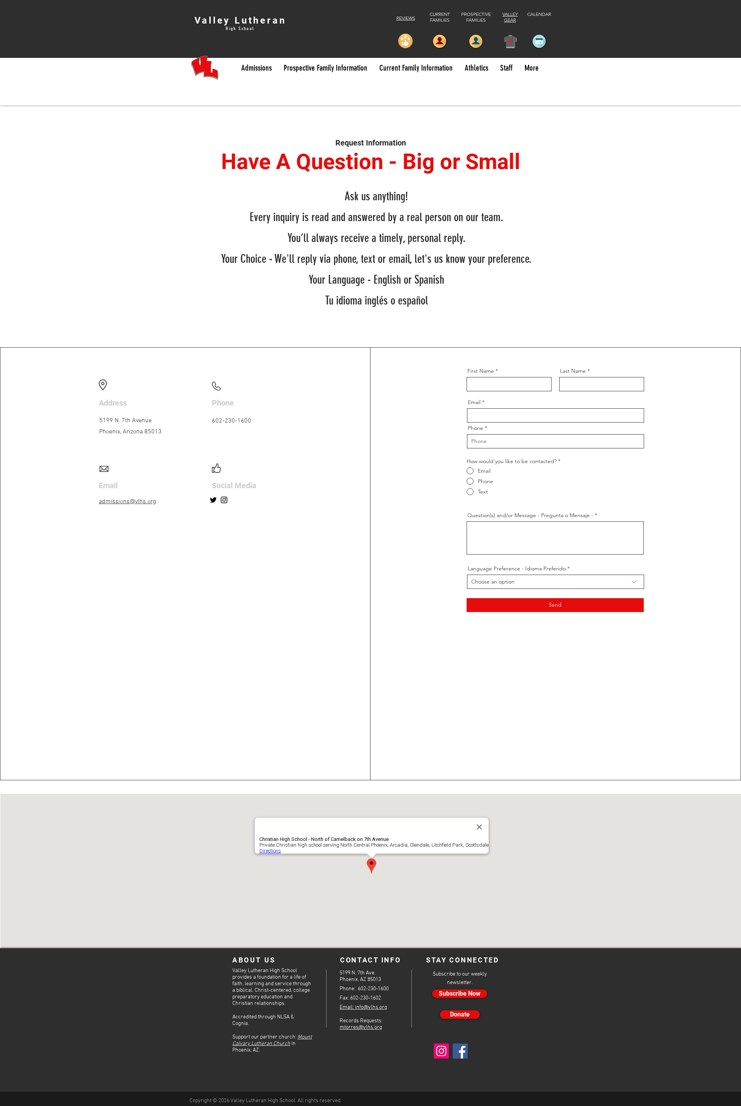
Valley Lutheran (240, 20)
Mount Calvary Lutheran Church (272, 1040)
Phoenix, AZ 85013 (360, 979)
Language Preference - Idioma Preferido (517, 568)
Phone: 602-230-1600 (364, 989)
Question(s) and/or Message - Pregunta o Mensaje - (531, 515)
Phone (475, 428)
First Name (480, 371)
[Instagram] (224, 500)
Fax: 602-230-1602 (360, 998)
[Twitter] (213, 500)
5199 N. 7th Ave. (358, 973)
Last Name (573, 371)
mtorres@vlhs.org (361, 1027)
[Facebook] (460, 1051)
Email (474, 402)
